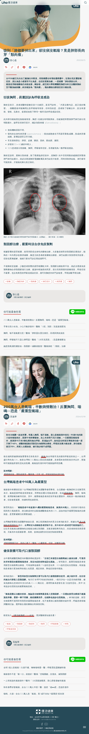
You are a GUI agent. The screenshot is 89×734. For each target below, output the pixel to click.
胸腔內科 (20, 281)
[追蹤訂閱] (30, 67)
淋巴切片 (46, 281)
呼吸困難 (68, 493)
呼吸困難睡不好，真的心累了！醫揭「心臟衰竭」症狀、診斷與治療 (34, 543)
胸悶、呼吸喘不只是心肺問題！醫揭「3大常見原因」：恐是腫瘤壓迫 (35, 339)
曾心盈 (13, 60)
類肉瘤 (33, 281)
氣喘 (43, 456)
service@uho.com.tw (48, 719)
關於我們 (39, 728)
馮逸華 (13, 416)
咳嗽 (9, 281)
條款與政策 (49, 728)
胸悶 (70, 281)
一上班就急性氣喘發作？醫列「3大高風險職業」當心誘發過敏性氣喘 (35, 680)
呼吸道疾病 (11, 629)
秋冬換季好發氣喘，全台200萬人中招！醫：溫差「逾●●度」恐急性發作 (36, 687)
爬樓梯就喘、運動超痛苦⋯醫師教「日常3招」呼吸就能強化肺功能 (34, 474)
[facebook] (42, 725)
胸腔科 (32, 623)
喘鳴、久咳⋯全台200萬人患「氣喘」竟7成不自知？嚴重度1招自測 (34, 693)
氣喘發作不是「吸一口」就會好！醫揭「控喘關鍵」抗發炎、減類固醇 (35, 674)
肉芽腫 (59, 281)
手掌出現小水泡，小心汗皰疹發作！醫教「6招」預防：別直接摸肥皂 (35, 326)
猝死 (67, 623)
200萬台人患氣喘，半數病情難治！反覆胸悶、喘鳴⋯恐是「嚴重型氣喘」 (37, 319)
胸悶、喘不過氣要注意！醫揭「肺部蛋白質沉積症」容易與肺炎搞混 (34, 333)
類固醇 (20, 623)
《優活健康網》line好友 (23, 615)
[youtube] (46, 725)
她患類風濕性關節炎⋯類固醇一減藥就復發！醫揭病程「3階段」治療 (35, 346)
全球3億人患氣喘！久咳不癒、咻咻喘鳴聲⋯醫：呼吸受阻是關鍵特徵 (35, 667)
